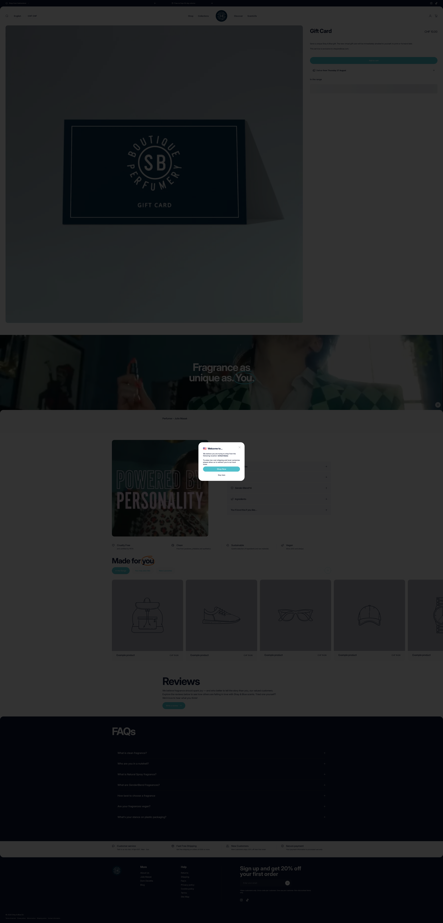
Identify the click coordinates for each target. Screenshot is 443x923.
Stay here (221, 475)
